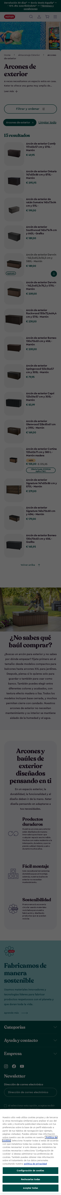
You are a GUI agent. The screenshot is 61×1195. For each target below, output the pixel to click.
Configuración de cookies (30, 1170)
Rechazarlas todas (30, 1179)
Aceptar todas (30, 1188)
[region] (30, 1151)
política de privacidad (35, 1164)
